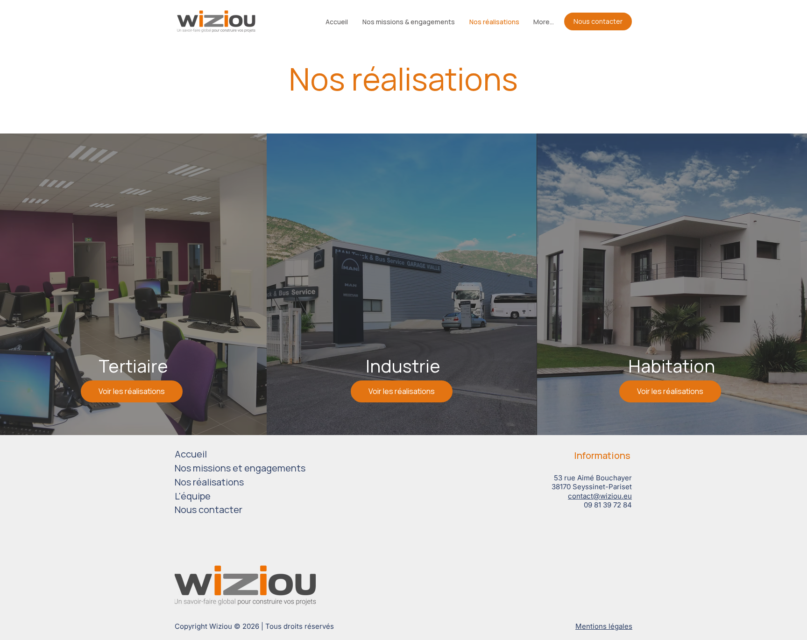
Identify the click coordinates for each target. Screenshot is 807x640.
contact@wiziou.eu (600, 496)
